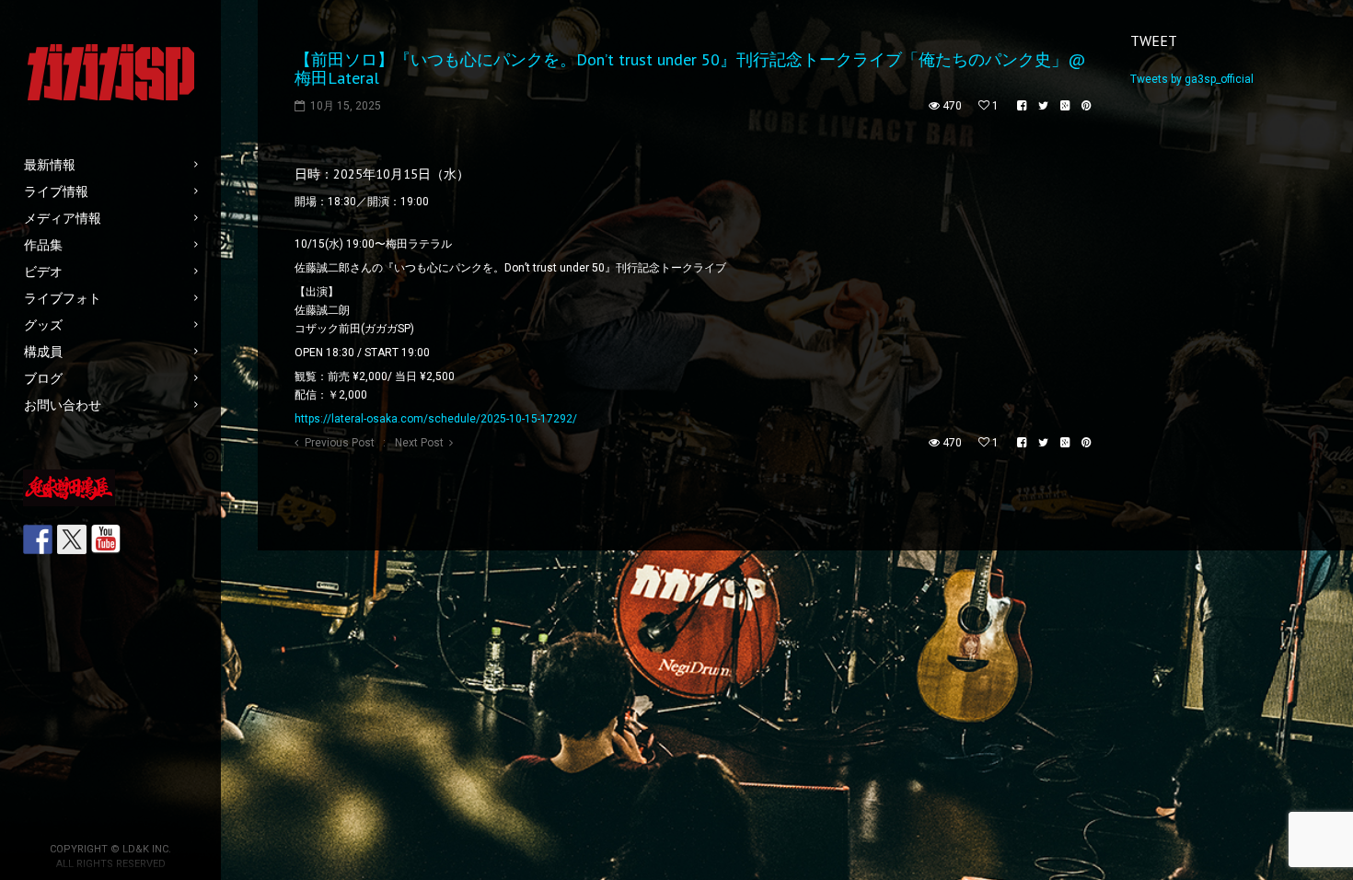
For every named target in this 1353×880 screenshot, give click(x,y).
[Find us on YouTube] (106, 539)
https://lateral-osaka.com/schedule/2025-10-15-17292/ (436, 418)
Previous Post (340, 442)
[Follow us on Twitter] (72, 539)
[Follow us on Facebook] (37, 539)
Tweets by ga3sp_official (1192, 79)
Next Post (419, 442)
